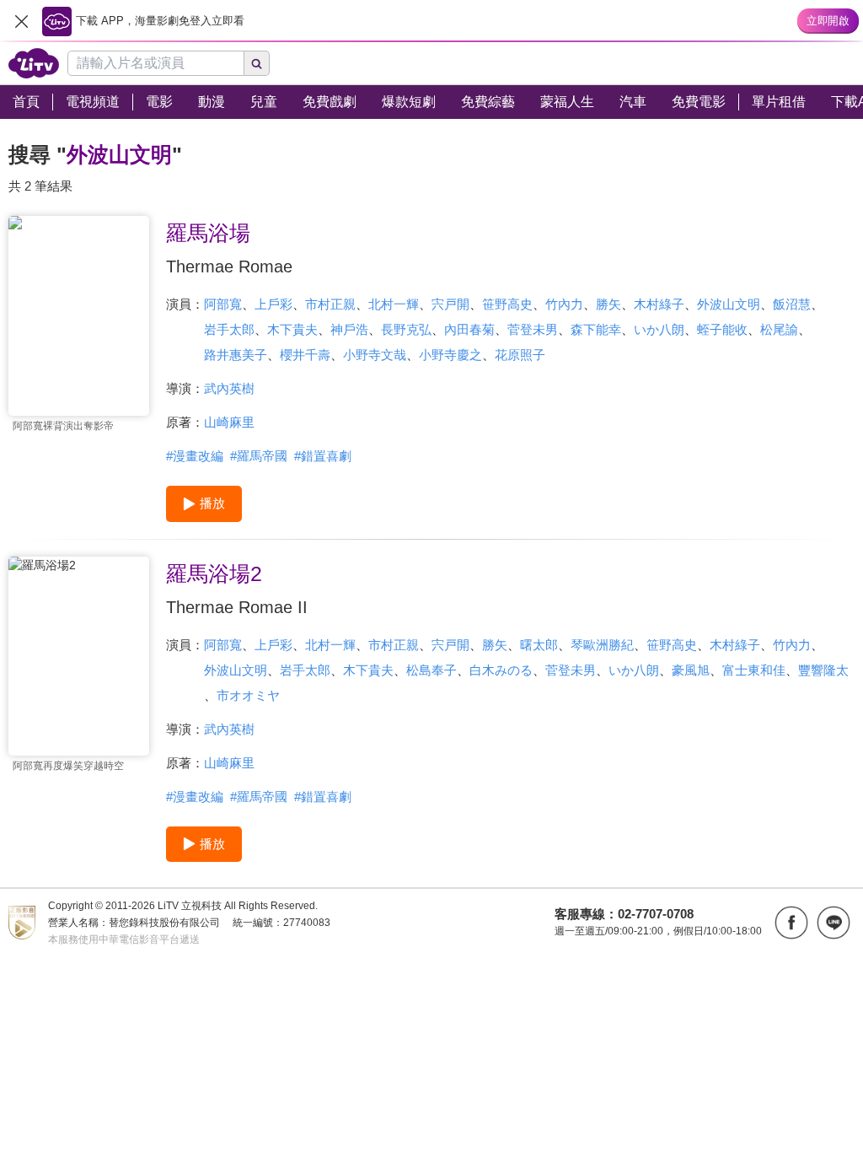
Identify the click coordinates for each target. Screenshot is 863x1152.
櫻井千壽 (305, 354)
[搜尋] (257, 63)
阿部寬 (223, 304)
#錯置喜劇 (322, 456)
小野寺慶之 (450, 354)
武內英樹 (229, 388)
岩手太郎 (229, 329)
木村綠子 (659, 304)
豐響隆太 (823, 670)
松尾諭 (779, 329)
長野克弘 (406, 329)
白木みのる (501, 670)
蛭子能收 (722, 329)
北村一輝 (393, 304)
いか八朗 (659, 329)
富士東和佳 (753, 670)
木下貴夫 (292, 329)
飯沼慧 (792, 304)
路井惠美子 (235, 354)
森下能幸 (596, 329)
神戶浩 (349, 329)
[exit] (21, 21)
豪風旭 (691, 670)
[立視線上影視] (33, 63)
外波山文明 (728, 304)
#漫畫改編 (194, 456)
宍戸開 (450, 304)
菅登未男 (532, 329)
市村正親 (330, 304)
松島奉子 (431, 670)
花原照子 (520, 354)
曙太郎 (539, 645)
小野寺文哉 (374, 354)
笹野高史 (507, 304)
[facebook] (791, 922)
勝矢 (608, 304)
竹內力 (564, 304)
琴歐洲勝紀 (602, 645)
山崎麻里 (229, 422)
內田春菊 (469, 329)
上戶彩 (273, 304)
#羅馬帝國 (258, 456)
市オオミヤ (248, 695)
